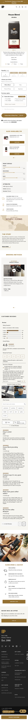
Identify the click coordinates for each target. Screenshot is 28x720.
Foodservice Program (18, 673)
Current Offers (19, 663)
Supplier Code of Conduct (6, 666)
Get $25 (17, 665)
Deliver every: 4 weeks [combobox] (10, 104)
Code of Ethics (5, 659)
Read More (5, 246)
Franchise (17, 679)
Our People (4, 654)
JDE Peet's (4, 677)
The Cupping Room (20, 697)
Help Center (4, 690)
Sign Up (14, 620)
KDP (2, 680)
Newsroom (4, 657)
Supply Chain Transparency (5, 663)
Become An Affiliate (20, 677)
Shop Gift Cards (19, 654)
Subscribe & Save (14, 601)
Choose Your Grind (14, 717)
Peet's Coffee (5, 675)
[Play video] (14, 270)
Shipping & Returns (6, 693)
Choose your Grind (6, 79)
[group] (14, 2)
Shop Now (14, 3)
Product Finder (19, 688)
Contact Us (4, 687)
